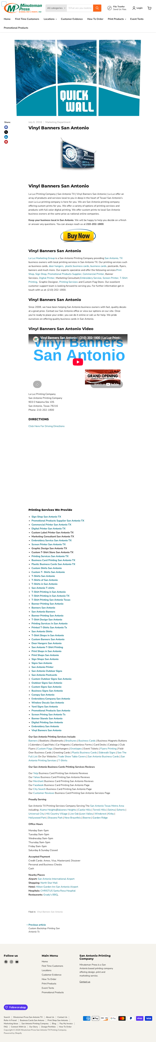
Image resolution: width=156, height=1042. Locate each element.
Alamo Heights (48, 809)
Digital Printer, (47, 278)
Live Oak (74, 813)
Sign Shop (40, 274)
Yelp (36, 773)
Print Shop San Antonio (58, 1020)
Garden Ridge (100, 817)
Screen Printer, (111, 278)
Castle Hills (84, 809)
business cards (98, 266)
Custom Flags (44, 748)
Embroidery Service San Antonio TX (52, 540)
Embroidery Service (90, 278)
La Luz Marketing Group (41, 258)
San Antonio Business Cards (103, 756)
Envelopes (76, 748)
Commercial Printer (93, 274)
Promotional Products (16, 28)
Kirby (111, 813)
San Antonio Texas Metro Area (107, 806)
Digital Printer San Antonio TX (49, 528)
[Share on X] (6, 132)
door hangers (56, 266)
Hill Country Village (56, 813)
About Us (50, 1017)
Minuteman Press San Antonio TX (28, 1017)
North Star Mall (49, 883)
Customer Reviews (43, 793)
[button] (138, 8)
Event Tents (137, 19)
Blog (54, 1023)
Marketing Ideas (11, 1023)
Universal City (36, 813)
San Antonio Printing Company (35, 1023)
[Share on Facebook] (6, 127)
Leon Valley (87, 813)
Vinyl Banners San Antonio (50, 911)
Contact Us (62, 1017)
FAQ (6, 1026)
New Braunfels (72, 817)
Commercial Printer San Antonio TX (51, 524)
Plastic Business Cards (84, 752)
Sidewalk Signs (107, 752)
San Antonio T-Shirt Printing (47, 647)
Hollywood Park (37, 817)
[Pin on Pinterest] (6, 142)
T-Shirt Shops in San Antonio (48, 635)
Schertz (121, 809)
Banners (33, 740)
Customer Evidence (72, 19)
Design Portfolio (48, 1026)
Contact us (85, 981)
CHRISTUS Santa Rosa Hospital (58, 890)
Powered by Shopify (13, 1033)
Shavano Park (55, 817)
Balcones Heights (66, 809)
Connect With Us (18, 1026)
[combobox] (80, 8)
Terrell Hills (99, 809)
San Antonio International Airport (56, 879)
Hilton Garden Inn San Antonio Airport (57, 886)
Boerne (87, 817)
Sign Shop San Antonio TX (46, 516)
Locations (49, 19)
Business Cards (87, 740)
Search (7, 1017)
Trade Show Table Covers (72, 756)
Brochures (71, 740)
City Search (39, 789)
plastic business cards (77, 266)
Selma (111, 809)
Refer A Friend (10, 1020)
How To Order (95, 19)
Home (7, 19)
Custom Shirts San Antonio (47, 568)
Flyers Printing (108, 748)
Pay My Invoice (66, 1023)
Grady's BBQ (50, 894)
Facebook (38, 785)
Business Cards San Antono (32, 1020)
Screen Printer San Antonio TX (49, 544)
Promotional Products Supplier (65, 274)
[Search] (97, 8)
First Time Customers (27, 19)
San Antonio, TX (113, 258)
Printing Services (68, 282)
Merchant (38, 781)
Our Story (33, 1026)
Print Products (116, 19)
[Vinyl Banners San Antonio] (78, 236)
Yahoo (36, 777)
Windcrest (100, 813)
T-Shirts (62, 760)
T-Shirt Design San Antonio (47, 619)
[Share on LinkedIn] (6, 137)
